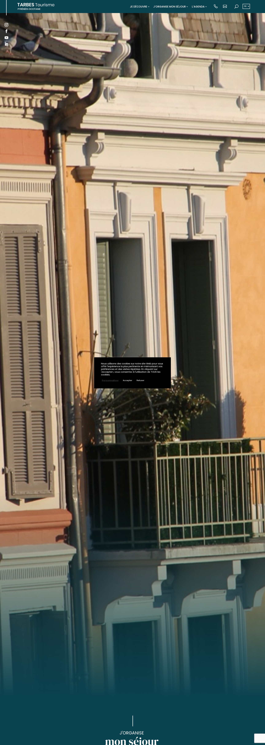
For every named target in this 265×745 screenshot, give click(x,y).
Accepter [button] (127, 380)
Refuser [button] (140, 380)
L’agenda (198, 6)
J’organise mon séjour (169, 6)
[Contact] (225, 7)
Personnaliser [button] (110, 380)
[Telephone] (216, 7)
